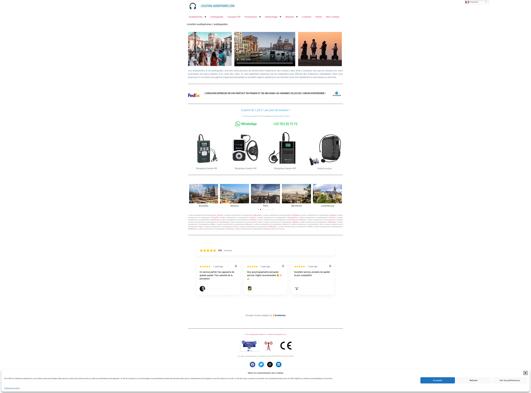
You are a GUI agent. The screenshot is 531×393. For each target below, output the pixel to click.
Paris (201, 227)
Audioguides (216, 16)
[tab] (260, 301)
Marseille (332, 222)
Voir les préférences (509, 380)
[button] (525, 373)
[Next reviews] (338, 281)
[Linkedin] (278, 364)
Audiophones (195, 16)
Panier (318, 16)
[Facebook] (252, 364)
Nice (321, 224)
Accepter (437, 380)
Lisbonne (302, 220)
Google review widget (257, 315)
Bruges (333, 215)
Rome (236, 227)
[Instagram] (270, 364)
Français (473, 2)
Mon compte (332, 16)
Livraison (306, 16)
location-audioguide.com (277, 334)
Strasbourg (192, 229)
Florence (332, 217)
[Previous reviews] (192, 281)
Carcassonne (292, 217)
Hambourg (215, 220)
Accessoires (250, 16)
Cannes (253, 217)
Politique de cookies (12, 388)
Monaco (249, 224)
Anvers (220, 215)
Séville (310, 227)
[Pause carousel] (265, 305)
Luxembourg (223, 222)
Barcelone (258, 215)
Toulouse (230, 229)
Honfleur (253, 220)
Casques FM (233, 16)
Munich (286, 224)
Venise (266, 229)
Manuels (289, 16)
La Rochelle (291, 220)
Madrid (295, 222)
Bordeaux (296, 215)
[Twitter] (261, 364)
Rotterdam (273, 227)
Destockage (271, 16)
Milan (213, 224)
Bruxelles (215, 217)
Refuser (474, 380)
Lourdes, (339, 220)
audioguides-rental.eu (258, 334)
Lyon (260, 222)
